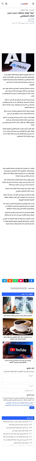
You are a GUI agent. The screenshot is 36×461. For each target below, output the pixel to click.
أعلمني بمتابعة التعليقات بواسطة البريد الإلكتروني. (19, 403)
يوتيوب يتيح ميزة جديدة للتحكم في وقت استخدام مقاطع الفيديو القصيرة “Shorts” (18, 361)
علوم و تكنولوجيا (24, 10)
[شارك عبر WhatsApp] (15, 281)
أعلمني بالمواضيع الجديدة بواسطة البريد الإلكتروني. (19, 405)
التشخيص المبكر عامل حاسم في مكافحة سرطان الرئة (18, 316)
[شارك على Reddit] (10, 281)
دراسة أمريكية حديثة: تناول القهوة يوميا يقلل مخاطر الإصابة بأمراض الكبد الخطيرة (18, 338)
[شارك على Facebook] (31, 281)
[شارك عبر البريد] (21, 281)
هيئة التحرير (31, 19)
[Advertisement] (18, 38)
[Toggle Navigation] (33, 3)
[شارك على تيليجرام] (4, 281)
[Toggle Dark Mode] (6, 3)
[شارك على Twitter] (26, 281)
